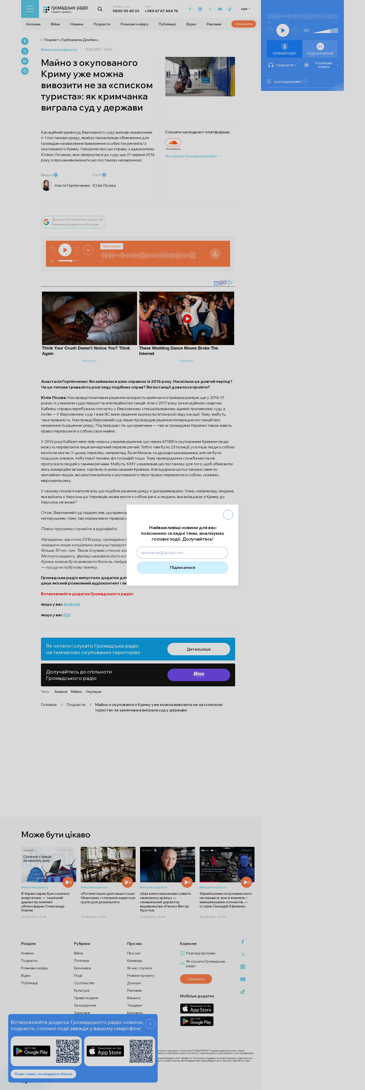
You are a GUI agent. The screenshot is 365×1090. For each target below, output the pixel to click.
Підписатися (182, 567)
